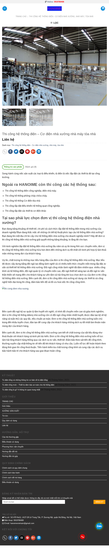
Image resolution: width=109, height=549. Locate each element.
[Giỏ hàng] (103, 8)
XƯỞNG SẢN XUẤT (10, 411)
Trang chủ (21, 16)
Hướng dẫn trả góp (10, 456)
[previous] (7, 66)
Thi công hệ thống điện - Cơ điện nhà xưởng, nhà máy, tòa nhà (61, 16)
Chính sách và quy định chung (14, 468)
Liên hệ (5, 425)
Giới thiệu (6, 406)
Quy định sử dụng (9, 421)
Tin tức (5, 416)
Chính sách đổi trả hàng (12, 478)
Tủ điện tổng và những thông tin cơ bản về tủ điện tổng (25, 380)
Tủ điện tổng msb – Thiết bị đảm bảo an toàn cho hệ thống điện (28, 385)
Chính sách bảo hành (11, 473)
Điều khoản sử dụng (10, 442)
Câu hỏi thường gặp (10, 437)
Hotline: (55, 2)
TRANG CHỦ (7, 401)
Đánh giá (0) (30, 167)
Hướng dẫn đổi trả (9, 451)
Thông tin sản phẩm (13, 167)
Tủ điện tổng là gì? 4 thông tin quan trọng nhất (21, 390)
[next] (101, 66)
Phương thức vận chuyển (12, 447)
